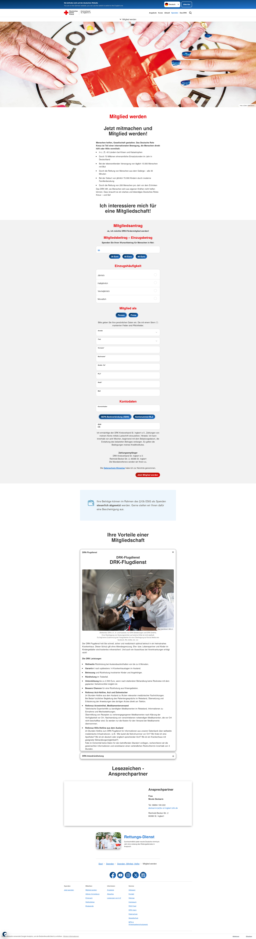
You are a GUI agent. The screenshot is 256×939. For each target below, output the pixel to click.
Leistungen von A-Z (114, 898)
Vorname (101, 348)
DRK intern (132, 910)
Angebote (153, 13)
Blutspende (90, 906)
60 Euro (128, 256)
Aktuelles (110, 894)
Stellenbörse (90, 902)
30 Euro (114, 256)
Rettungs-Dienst (139, 836)
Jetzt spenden (69, 890)
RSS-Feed (132, 906)
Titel (99, 339)
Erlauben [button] (249, 936)
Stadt (100, 382)
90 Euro (141, 256)
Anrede (100, 331)
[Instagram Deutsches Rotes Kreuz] (128, 875)
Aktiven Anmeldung (92, 894)
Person (121, 315)
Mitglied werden (91, 890)
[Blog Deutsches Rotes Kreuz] (143, 875)
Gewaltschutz (133, 918)
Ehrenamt (89, 898)
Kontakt (131, 894)
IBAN (99, 424)
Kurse (160, 13)
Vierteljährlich (104, 291)
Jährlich (101, 275)
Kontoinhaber (102, 406)
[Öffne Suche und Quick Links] (190, 12)
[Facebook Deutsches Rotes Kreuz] (113, 875)
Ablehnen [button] (236, 936)
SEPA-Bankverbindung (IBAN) (115, 416)
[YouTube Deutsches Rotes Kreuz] (120, 875)
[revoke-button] (4, 934)
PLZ (99, 374)
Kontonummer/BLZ (144, 416)
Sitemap (131, 898)
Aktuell (167, 13)
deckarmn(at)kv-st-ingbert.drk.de (163, 807)
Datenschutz (133, 914)
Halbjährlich (103, 283)
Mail (99, 391)
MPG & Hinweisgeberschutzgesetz (138, 923)
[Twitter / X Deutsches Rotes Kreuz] (135, 875)
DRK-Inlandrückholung (93, 755)
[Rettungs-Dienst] (108, 840)
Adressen (132, 890)
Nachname (102, 356)
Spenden (174, 13)
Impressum (132, 902)
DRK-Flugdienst (89, 552)
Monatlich (102, 299)
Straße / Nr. (102, 365)
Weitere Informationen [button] (71, 936)
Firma (133, 315)
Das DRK (183, 13)
